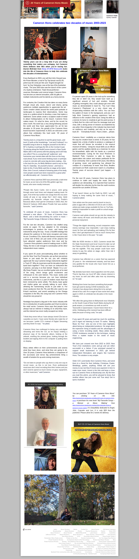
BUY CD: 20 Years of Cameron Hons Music (93, 424)
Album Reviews (67, 18)
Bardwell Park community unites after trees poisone (66, 552)
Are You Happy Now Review (107, 538)
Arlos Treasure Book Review (92, 545)
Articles (101, 18)
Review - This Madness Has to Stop (72, 541)
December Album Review (91, 536)
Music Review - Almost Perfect (37, 26)
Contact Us (61, 15)
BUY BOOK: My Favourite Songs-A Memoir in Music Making (45, 384)
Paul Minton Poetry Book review (70, 545)
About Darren (49, 15)
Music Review (68, 533)
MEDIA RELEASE (81, 533)
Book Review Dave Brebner (84, 550)
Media (71, 15)
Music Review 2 (55, 533)
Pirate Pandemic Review (56, 540)
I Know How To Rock (63, 547)
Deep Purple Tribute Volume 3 (107, 547)
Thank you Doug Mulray (85, 548)
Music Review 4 (56, 26)
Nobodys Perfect (78, 547)
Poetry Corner (91, 541)
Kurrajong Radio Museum (108, 554)
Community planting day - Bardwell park (85, 554)
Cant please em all (110, 545)
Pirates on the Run (71, 538)
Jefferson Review (85, 26)
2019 (78, 536)
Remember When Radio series (53, 538)
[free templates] (27, 529)
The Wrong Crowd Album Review (106, 550)
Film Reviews (112, 534)
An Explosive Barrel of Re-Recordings (78, 540)
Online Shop (90, 547)
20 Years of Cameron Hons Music (49, 3)
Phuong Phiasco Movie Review (106, 543)
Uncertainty (88, 552)
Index (93, 15)
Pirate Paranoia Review (51, 541)
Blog (114, 540)
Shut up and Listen (68, 548)
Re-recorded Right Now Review (84, 543)
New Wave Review (67, 536)
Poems (30, 18)
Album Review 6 (71, 26)
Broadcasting (80, 18)
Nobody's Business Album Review (106, 552)
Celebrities (92, 18)
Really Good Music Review (101, 540)
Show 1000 (102, 15)
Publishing (69, 550)
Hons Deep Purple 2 (65, 543)
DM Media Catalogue (34, 15)
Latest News (32, 22)
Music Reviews (82, 15)
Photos (55, 18)
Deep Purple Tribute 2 (102, 26)
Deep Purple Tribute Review (107, 541)
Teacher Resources (42, 18)
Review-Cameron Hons (88, 538)
